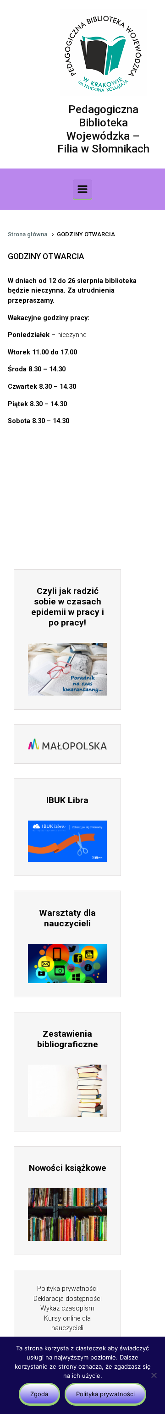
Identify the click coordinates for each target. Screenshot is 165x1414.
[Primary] (82, 189)
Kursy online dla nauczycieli (67, 1323)
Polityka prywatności (67, 1289)
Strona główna (27, 234)
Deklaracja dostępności (67, 1299)
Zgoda (39, 1394)
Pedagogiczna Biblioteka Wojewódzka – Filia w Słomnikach (103, 129)
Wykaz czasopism (67, 1308)
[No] (153, 1375)
